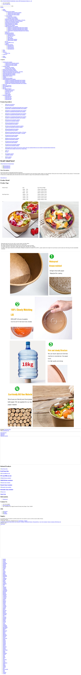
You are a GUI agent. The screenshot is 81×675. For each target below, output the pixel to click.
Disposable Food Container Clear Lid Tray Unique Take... (16, 148)
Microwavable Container (12, 40)
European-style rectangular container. (12, 22)
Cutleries (7, 43)
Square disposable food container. (11, 24)
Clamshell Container (11, 35)
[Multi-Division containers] (5, 478)
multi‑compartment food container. (11, 26)
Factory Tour (7, 53)
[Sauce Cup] (3, 491)
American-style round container (13, 14)
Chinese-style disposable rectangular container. (14, 21)
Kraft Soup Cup (11, 46)
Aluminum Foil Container (10, 25)
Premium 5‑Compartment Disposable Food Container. (18, 29)
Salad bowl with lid (4, 435)
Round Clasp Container (12, 16)
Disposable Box (36, 521)
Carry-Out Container (43, 521)
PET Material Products (9, 33)
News (4, 49)
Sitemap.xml (5, 499)
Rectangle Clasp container (12, 17)
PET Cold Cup (10, 36)
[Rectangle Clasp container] (5, 487)
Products (4, 10)
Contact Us (5, 54)
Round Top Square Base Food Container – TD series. (15, 20)
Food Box (2, 521)
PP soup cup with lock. (9, 32)
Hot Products (21, 520)
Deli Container (10, 38)
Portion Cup (10, 37)
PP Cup (6, 41)
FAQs (4, 51)
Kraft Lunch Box (11, 47)
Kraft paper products (9, 44)
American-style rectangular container (14, 12)
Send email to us (3, 177)
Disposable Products (28, 521)
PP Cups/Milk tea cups (9, 42)
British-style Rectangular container (11, 18)
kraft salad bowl (3, 432)
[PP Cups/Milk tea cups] (5, 473)
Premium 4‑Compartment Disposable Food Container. (18, 28)
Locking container (8, 15)
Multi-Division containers (12, 39)
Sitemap (25, 520)
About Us (5, 52)
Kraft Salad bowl (11, 48)
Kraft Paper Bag (11, 45)
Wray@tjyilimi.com (6, 505)
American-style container (10, 11)
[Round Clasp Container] (5, 482)
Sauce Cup (7, 31)
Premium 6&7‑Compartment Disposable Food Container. (18, 30)
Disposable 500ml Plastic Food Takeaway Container (14, 521)
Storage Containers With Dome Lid (54, 521)
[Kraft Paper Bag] (4, 468)
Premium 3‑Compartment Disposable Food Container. (18, 27)
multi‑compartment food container (9, 79)
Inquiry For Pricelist (4, 519)
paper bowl (2, 433)
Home (4, 9)
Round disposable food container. (11, 23)
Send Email (2, 524)
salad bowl (2, 434)
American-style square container (14, 13)
